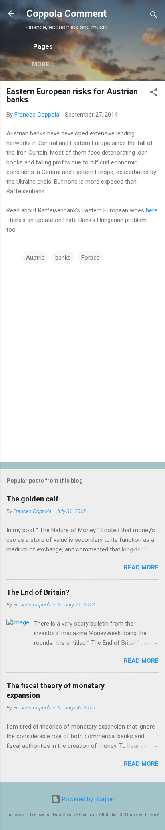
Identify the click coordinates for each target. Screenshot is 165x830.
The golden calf (32, 499)
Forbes (90, 257)
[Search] (154, 16)
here (151, 210)
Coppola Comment (66, 13)
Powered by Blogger (87, 799)
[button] (154, 93)
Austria (35, 257)
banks (63, 257)
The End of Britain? (37, 592)
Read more (141, 567)
